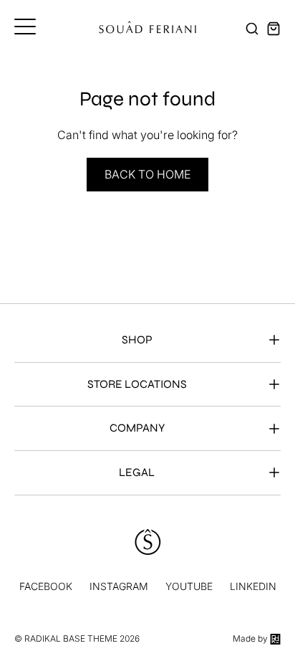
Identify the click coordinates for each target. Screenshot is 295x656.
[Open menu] (25, 26)
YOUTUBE (189, 586)
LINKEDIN (253, 586)
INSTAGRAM (119, 586)
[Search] (252, 29)
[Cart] (273, 29)
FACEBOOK (45, 586)
